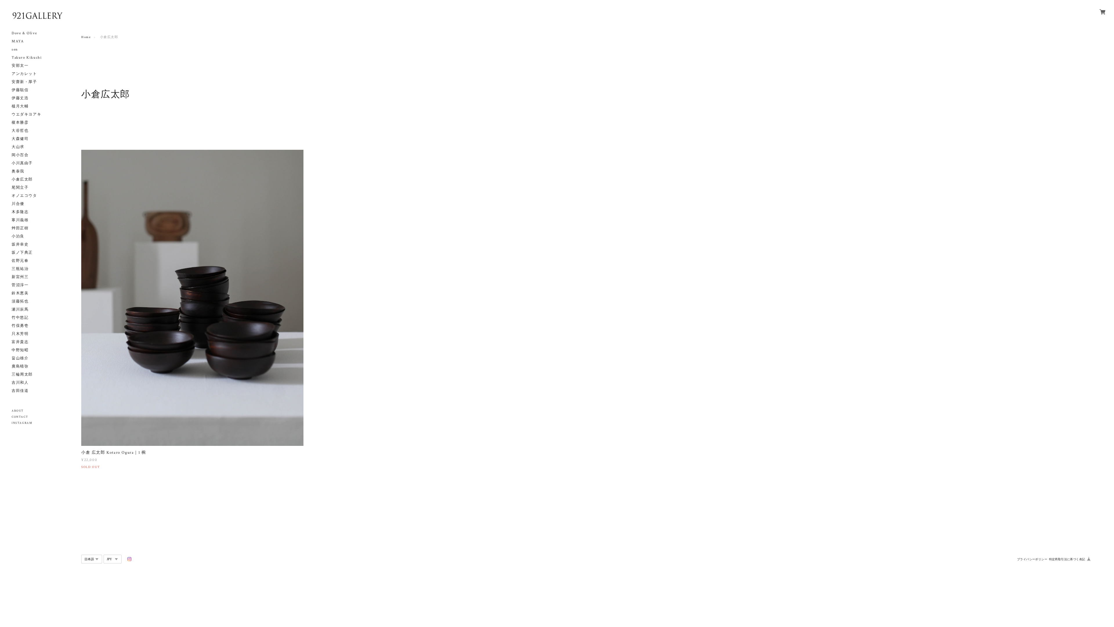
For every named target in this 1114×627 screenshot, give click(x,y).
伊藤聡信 (20, 90)
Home (86, 37)
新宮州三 (20, 277)
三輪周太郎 (22, 374)
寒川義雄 (20, 220)
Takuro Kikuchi (27, 58)
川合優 (18, 204)
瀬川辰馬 (20, 309)
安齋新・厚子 (24, 82)
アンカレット (24, 74)
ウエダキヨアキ (26, 114)
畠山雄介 (20, 358)
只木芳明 (20, 334)
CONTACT (20, 417)
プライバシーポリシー (1032, 559)
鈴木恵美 (20, 293)
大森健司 (20, 139)
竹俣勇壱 (20, 326)
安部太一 (20, 66)
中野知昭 (20, 350)
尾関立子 (20, 188)
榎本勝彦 (20, 123)
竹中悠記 (20, 318)
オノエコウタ (24, 196)
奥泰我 (18, 171)
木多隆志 (20, 212)
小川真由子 (22, 163)
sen (15, 49)
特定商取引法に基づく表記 (1067, 559)
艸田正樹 (20, 228)
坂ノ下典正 (22, 253)
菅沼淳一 (20, 285)
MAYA (18, 41)
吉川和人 (20, 383)
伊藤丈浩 (20, 98)
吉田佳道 (20, 391)
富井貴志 (20, 342)
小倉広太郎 (22, 179)
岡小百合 (20, 155)
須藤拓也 (20, 301)
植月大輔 (20, 106)
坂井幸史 (20, 244)
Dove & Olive (24, 33)
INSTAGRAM (22, 423)
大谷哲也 (20, 131)
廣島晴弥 (20, 366)
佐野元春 (20, 261)
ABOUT (18, 411)
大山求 (18, 147)
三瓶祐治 (20, 269)
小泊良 (18, 236)
